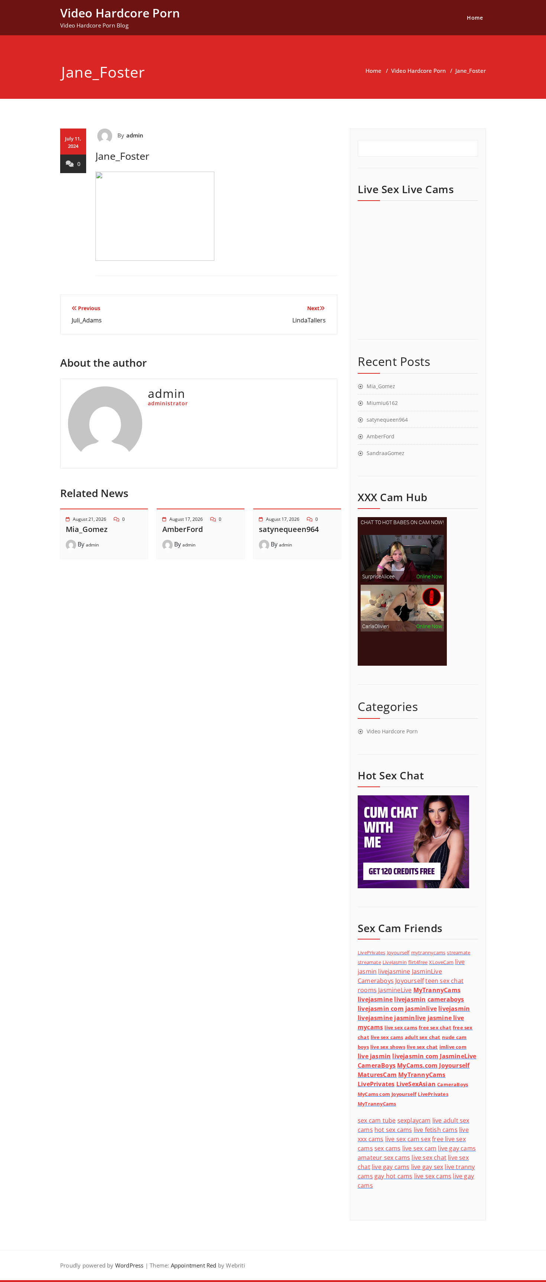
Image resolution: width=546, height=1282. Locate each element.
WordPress (129, 1265)
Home (475, 17)
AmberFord (182, 529)
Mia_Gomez (87, 529)
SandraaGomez (385, 453)
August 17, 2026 (186, 519)
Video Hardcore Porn (418, 70)
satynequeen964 (289, 529)
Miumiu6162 (382, 402)
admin (135, 135)
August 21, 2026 (89, 519)
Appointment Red (192, 1265)
